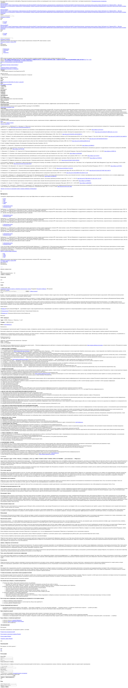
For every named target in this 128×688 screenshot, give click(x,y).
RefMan (10, 251)
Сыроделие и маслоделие (112, 6)
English (4, 22)
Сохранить (8, 274)
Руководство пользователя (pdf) (8, 631)
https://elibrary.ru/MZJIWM (85, 183)
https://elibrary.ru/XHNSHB (76, 153)
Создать (7, 290)
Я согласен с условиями (7, 673)
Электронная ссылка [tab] (8, 205)
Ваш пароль (3, 669)
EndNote (6, 251)
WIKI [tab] (4, 203)
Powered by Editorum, (42, 288)
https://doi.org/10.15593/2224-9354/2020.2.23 (20, 127)
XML (4, 254)
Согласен (3, 2)
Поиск (2, 14)
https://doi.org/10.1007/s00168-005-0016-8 (98, 138)
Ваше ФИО (3, 656)
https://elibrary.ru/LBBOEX (50, 176)
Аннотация (5, 50)
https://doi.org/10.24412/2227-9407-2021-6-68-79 (100, 170)
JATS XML (5, 261)
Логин (2, 683)
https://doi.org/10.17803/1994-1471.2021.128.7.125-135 (89, 178)
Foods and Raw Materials (45, 6)
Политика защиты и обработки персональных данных (18, 288)
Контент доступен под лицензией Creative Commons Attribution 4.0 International (18, 188)
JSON (4, 255)
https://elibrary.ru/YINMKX (85, 180)
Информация (6, 48)
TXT (4, 257)
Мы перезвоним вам (5, 624)
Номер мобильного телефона (7, 661)
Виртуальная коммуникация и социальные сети (62, 6)
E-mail (2, 667)
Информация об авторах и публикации (9, 68)
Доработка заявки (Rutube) (7, 638)
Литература (5, 52)
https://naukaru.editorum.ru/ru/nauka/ (95, 345)
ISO (4, 253)
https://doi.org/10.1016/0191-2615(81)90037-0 (72, 134)
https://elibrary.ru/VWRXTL (96, 158)
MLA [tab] (4, 199)
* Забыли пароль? (33, 291)
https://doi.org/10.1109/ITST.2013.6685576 (117, 136)
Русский (5, 21)
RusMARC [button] (14, 251)
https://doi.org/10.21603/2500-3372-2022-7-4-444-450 (12, 82)
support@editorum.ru (17, 620)
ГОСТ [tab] (4, 198)
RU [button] (1, 19)
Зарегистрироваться (10, 677)
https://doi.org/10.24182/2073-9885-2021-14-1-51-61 (106, 131)
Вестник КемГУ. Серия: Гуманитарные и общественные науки (15, 4)
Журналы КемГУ (4, 3)
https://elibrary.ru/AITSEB (6, 84)
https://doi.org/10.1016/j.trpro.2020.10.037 (23, 163)
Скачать (12, 122)
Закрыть (2, 274)
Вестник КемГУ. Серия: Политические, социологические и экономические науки (47, 4)
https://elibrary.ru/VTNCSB (18, 148)
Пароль (2, 685)
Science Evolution (122, 6)
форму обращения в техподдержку (16, 621)
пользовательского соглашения (20, 673)
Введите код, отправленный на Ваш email (10, 674)
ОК (14, 675)
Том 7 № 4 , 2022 (87, 59)
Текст (4, 51)
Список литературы (5, 123)
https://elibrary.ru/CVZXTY (93, 155)
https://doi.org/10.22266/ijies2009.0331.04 (81, 140)
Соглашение (3, 288)
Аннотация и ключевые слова (7, 107)
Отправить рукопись (5, 17)
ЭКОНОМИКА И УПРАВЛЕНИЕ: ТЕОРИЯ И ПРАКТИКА (19, 60)
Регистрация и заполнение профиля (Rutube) (11, 634)
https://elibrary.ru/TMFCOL (110, 151)
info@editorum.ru (8, 324)
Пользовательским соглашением (99, 1)
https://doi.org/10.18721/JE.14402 (65, 186)
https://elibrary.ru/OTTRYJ (116, 166)
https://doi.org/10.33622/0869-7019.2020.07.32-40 (77, 172)
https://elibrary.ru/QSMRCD (88, 145)
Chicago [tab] (5, 202)
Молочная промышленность (100, 6)
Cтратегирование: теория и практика (30, 6)
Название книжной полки (7, 273)
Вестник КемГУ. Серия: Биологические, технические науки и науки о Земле (83, 4)
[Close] (1, 191)
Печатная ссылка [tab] (7, 206)
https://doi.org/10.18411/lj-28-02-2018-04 (70, 160)
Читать (8, 122)
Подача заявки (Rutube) (6, 636)
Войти (27, 291)
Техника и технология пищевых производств (83, 6)
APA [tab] (4, 201)
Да (1, 649)
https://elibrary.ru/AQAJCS (97, 129)
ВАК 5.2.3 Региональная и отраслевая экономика (12, 62)
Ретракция (3, 7)
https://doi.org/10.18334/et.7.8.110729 (65, 168)
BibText (2, 251)
